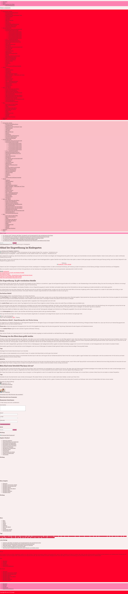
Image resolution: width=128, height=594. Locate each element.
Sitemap (5, 562)
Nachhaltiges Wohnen (103, 536)
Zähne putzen (44, 537)
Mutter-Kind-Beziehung (11, 90)
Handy (60, 536)
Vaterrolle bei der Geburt (11, 73)
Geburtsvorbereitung (10, 59)
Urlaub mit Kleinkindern (8, 453)
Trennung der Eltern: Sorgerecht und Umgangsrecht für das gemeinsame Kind (22, 542)
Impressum (5, 564)
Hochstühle (5, 454)
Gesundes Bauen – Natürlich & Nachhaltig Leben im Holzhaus (18, 545)
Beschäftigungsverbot (10, 57)
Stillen (6, 106)
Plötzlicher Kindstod (10, 116)
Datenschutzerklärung (8, 566)
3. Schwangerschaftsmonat (15, 34)
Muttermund (8, 77)
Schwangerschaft (7, 28)
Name (1, 413)
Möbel (98, 536)
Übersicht (5, 483)
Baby (4, 102)
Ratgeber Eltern (6, 492)
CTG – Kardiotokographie (11, 39)
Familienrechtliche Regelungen (37, 536)
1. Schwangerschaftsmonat (14, 31)
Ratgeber (5, 1)
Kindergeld (77, 536)
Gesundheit (56, 536)
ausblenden (6, 271)
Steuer (26, 537)
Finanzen (45, 536)
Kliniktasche (8, 72)
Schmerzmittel (9, 61)
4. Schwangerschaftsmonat (15, 35)
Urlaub (29, 537)
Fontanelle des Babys (10, 109)
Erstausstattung (23, 536)
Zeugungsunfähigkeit (10, 26)
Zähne (40, 537)
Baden (7, 111)
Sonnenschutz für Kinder (9, 452)
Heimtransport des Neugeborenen (13, 92)
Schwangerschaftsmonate (11, 30)
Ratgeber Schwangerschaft (9, 486)
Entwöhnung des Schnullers (9, 445)
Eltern (4, 119)
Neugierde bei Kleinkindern (9, 448)
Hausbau (63, 536)
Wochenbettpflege (10, 94)
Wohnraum (33, 537)
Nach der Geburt (7, 87)
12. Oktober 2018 (4, 251)
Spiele (22, 537)
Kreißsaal (7, 68)
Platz (117, 536)
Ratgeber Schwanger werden (10, 484)
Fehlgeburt (8, 86)
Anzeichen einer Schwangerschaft (13, 29)
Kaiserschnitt (8, 83)
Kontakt (5, 563)
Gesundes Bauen (50, 536)
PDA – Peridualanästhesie (11, 81)
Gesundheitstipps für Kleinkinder (10, 441)
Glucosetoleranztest (10, 44)
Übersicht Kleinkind (7, 440)
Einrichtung (18, 536)
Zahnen (7, 115)
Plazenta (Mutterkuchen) (11, 53)
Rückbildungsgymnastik (11, 97)
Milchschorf (8, 110)
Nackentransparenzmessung (12, 40)
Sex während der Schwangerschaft (13, 47)
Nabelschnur (8, 52)
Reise (122, 536)
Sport (6, 64)
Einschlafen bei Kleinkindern (9, 444)
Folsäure (7, 62)
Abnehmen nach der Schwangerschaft (14, 99)
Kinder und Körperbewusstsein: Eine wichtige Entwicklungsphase (18, 544)
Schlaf (1, 537)
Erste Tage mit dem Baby (11, 104)
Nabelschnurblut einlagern (11, 91)
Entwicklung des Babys (11, 108)
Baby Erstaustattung (10, 105)
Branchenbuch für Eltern (9, 4)
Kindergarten (6, 450)
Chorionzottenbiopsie (10, 58)
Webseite (2, 420)
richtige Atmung (9, 78)
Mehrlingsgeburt (9, 69)
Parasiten (114, 536)
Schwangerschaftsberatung (12, 24)
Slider (19, 537)
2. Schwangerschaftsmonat (15, 33)
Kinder (4, 524)
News (4, 3)
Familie (30, 536)
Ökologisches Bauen (51, 537)
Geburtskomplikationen (11, 82)
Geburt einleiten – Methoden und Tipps (14, 75)
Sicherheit (13, 537)
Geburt (4, 67)
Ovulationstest (9, 14)
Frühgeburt (8, 71)
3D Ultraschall (8, 48)
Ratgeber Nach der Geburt (9, 488)
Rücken (125, 536)
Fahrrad (27, 536)
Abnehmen (2, 536)
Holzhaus (66, 536)
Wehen (7, 54)
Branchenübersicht (10, 5)
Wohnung (37, 537)
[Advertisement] (10, 470)
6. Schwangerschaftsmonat (15, 38)
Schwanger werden (7, 11)
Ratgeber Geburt (7, 487)
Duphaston (8, 23)
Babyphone (13, 536)
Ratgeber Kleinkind (7, 491)
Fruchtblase (8, 49)
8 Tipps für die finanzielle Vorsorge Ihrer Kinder (14, 546)
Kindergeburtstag (72, 536)
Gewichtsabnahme (10, 100)
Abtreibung (8, 45)
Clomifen (7, 19)
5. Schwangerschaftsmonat (15, 36)
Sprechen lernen (7, 449)
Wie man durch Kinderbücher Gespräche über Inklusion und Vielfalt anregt (21, 548)
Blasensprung (8, 76)
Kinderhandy (82, 536)
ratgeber (119, 536)
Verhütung (7, 17)
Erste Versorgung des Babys (12, 89)
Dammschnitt (8, 80)
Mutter (95, 536)
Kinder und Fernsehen (8, 447)
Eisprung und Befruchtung (11, 12)
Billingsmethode (9, 20)
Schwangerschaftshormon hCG (13, 42)
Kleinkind (5, 118)
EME (13, 317)
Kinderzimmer (87, 536)
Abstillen (7, 114)
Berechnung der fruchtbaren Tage (13, 15)
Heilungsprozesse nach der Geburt (13, 95)
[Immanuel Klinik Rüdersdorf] (7, 435)
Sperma (7, 21)
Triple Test (7, 43)
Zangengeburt (8, 85)
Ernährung (7, 63)
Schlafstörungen (9, 113)
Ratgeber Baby (6, 490)
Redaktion (11, 251)
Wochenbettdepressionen (11, 101)
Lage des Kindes (9, 50)
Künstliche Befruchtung (11, 25)
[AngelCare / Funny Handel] (64, 264)
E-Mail (1, 416)
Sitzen (17, 537)
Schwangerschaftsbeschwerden (13, 66)
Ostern (111, 536)
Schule (4, 528)
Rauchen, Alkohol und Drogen (12, 56)
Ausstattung (6, 536)
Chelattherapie (9, 16)
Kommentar (3, 405)
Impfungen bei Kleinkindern (9, 443)
